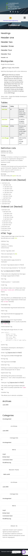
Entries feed (6, 457)
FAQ (15, 238)
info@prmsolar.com (13, 7)
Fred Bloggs (5, 126)
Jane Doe (4, 119)
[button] (23, 17)
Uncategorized (7, 419)
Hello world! (6, 474)
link (16, 254)
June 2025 (5, 405)
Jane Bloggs (5, 138)
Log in (4, 454)
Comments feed (7, 460)
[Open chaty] (24, 552)
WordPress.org (7, 462)
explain (14, 176)
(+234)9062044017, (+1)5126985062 (12, 4)
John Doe (4, 109)
